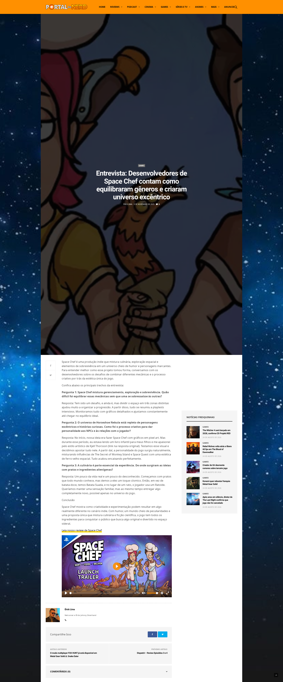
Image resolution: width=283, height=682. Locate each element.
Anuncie (229, 6)
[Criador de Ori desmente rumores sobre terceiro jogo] (193, 467)
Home (102, 6)
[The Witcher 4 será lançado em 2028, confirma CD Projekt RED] (193, 432)
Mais (214, 6)
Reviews (114, 6)
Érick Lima (127, 204)
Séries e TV (181, 6)
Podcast (132, 6)
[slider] (101, 593)
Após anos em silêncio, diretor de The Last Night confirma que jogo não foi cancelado (217, 500)
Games (164, 6)
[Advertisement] (209, 383)
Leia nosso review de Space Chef (82, 530)
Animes (199, 6)
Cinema (149, 6)
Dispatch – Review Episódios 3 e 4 (152, 653)
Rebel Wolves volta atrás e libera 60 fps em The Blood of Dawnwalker (217, 449)
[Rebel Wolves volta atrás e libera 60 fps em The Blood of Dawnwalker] (193, 448)
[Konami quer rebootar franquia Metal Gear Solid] (193, 483)
